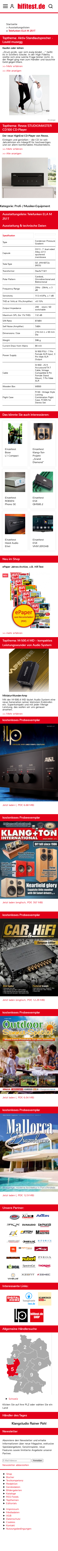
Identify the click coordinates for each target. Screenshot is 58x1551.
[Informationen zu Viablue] (13, 1276)
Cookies (10, 1522)
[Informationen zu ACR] (14, 1217)
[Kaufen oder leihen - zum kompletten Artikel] (29, 95)
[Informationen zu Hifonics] (44, 1241)
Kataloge (11, 1493)
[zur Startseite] (31, 6)
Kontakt (10, 1525)
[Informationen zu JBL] (13, 1250)
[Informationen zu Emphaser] (44, 1225)
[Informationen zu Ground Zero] (13, 1241)
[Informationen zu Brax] (13, 1225)
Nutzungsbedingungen (18, 1528)
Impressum (12, 1509)
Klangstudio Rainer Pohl (29, 1423)
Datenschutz (13, 1519)
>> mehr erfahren (12, 633)
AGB (8, 1515)
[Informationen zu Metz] (41, 1249)
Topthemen (12, 1500)
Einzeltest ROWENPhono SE (10, 501)
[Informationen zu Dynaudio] (29, 1225)
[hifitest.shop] (36, 1321)
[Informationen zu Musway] (13, 1257)
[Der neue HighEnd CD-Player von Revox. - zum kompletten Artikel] (29, 178)
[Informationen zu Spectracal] (29, 1266)
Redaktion (11, 1483)
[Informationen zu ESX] (13, 1233)
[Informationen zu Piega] (44, 1258)
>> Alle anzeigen (11, 70)
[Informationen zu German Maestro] (42, 1232)
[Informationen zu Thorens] (44, 1266)
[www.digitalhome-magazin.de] (13, 1304)
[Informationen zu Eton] (26, 1232)
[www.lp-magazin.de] (21, 1321)
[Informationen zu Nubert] (29, 1259)
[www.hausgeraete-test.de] (29, 1304)
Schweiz (13, 1398)
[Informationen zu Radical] (13, 1267)
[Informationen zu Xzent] (28, 1274)
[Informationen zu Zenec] (43, 1274)
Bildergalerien (14, 1490)
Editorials (11, 1503)
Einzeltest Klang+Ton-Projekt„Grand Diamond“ (39, 456)
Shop (9, 1474)
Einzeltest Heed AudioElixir (11, 543)
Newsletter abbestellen (15, 1465)
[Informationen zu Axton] (42, 1216)
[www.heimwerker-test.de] (44, 1304)
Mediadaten (12, 1512)
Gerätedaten (13, 1487)
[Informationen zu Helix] (29, 1242)
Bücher (10, 1477)
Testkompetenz (14, 1480)
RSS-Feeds (12, 1496)
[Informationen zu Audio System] (27, 1217)
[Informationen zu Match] (25, 1248)
